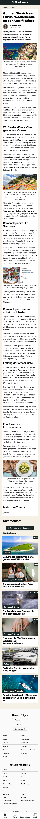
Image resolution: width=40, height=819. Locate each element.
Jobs (4, 797)
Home (5, 7)
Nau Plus (24, 746)
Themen (24, 753)
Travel (23, 780)
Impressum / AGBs (27, 800)
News (5, 735)
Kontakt (23, 797)
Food (22, 777)
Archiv (5, 757)
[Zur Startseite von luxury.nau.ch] (20, 2)
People (5, 742)
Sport (5, 739)
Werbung (6, 794)
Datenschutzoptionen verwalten (11, 803)
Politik (23, 735)
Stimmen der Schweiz (28, 750)
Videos (5, 746)
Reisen (12, 7)
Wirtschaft (24, 742)
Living (23, 769)
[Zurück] (1, 2)
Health (5, 769)
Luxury (23, 773)
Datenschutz (7, 800)
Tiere (5, 780)
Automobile (7, 784)
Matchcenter (25, 739)
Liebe (5, 773)
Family (5, 777)
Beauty (5, 787)
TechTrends (25, 784)
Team (23, 794)
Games (5, 750)
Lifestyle (6, 753)
